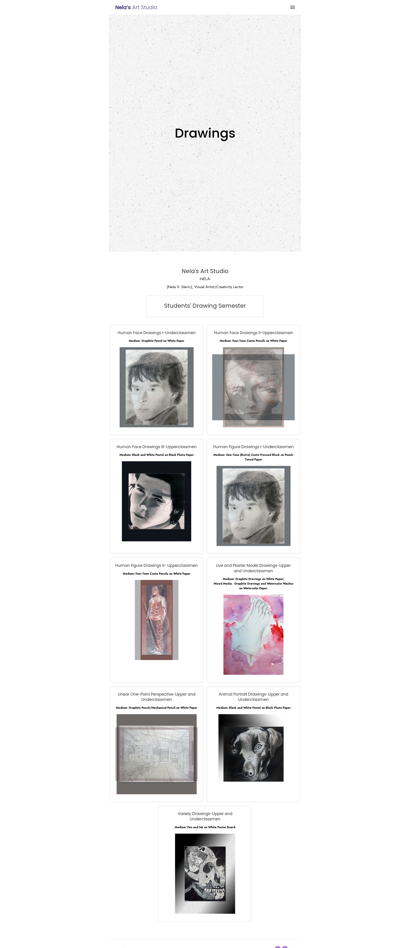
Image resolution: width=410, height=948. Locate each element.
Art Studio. (136, 7)
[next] (190, 387)
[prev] (123, 387)
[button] (292, 7)
